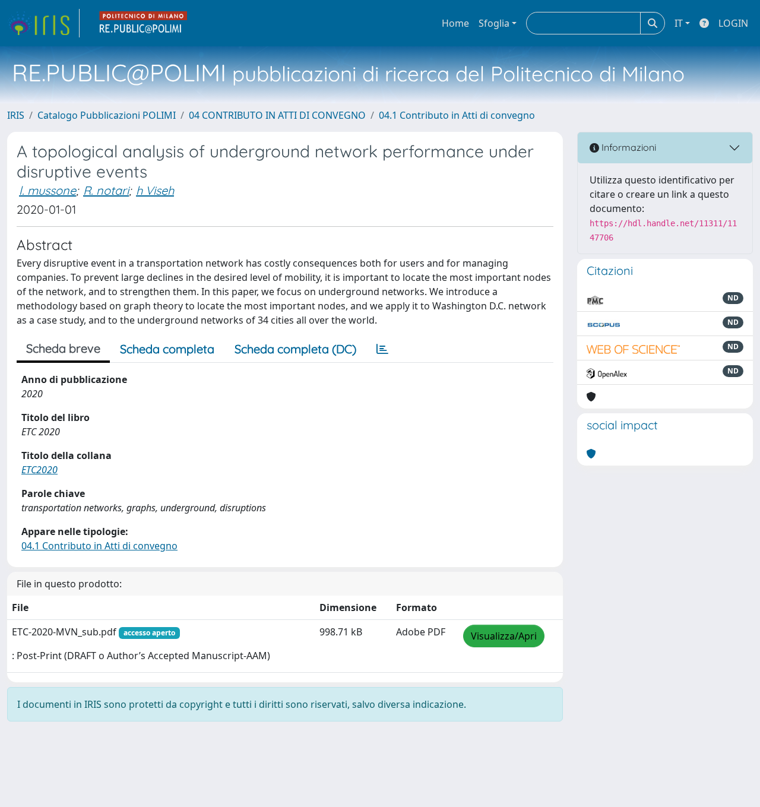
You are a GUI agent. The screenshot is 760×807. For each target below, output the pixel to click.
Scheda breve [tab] (63, 348)
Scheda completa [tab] (167, 348)
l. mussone (47, 190)
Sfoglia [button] (494, 23)
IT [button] (678, 23)
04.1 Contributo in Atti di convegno (457, 115)
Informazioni (627, 147)
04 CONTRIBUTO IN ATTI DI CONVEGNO (277, 115)
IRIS (15, 115)
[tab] (382, 349)
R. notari (106, 190)
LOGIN (733, 23)
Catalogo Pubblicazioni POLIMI (106, 115)
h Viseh (155, 190)
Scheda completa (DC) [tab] (295, 348)
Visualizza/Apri (504, 636)
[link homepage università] (143, 23)
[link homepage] (43, 23)
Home (455, 23)
